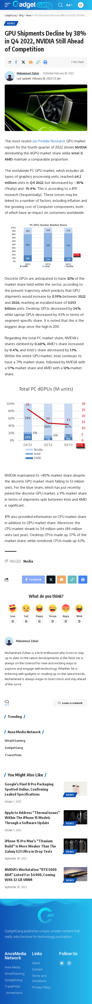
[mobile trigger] (9, 5)
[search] (60, 5)
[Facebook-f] (69, 963)
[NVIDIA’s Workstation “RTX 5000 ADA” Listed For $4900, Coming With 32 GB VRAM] (75, 874)
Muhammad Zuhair (28, 73)
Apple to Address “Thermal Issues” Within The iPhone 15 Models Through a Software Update (32, 817)
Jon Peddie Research (49, 141)
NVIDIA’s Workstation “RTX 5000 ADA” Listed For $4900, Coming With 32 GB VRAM (31, 874)
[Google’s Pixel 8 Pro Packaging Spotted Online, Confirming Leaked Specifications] (75, 789)
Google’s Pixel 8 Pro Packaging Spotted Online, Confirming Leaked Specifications (29, 789)
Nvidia (28, 561)
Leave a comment (72, 702)
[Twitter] (61, 963)
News (11, 23)
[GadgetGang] (33, 5)
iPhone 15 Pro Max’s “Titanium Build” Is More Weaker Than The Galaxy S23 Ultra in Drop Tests (30, 846)
